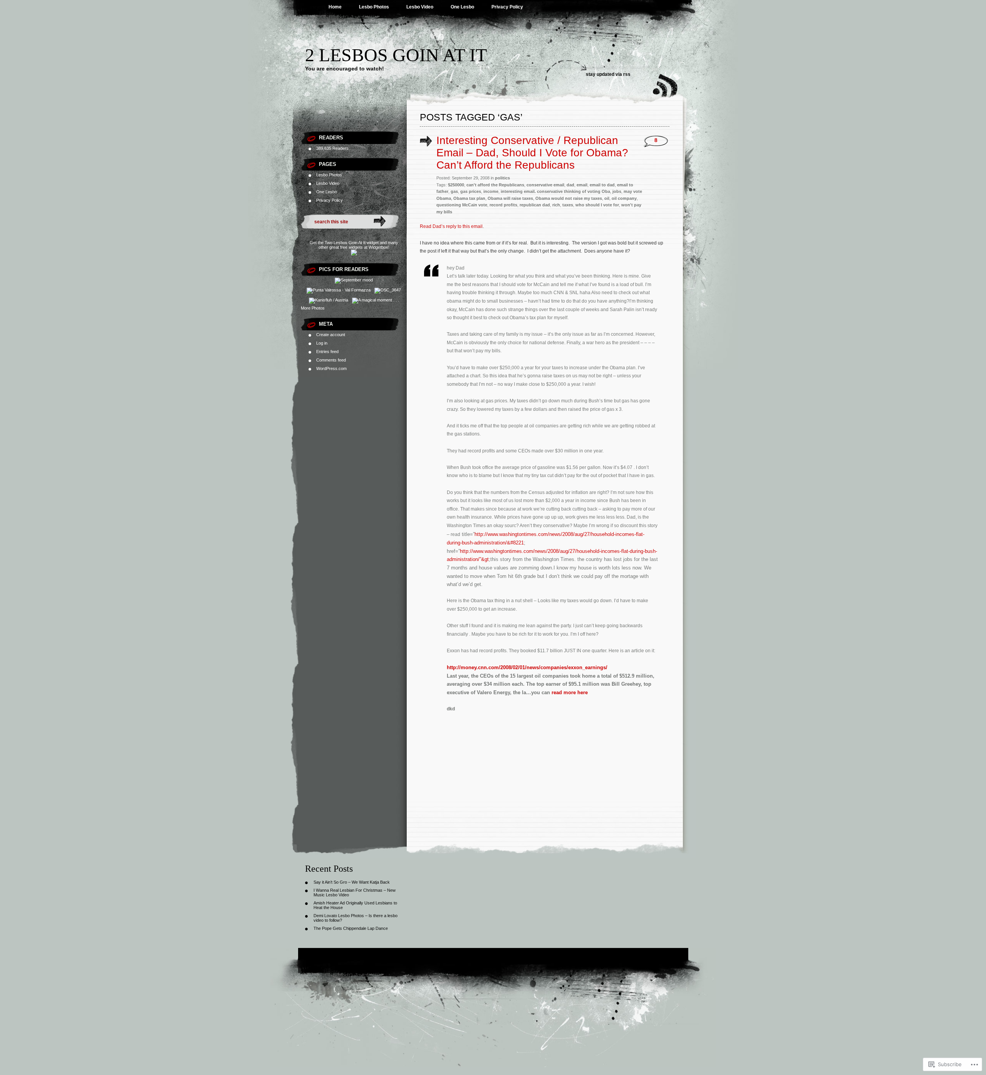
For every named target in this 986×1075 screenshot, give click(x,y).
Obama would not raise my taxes (568, 198)
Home (335, 7)
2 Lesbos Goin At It (396, 55)
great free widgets (346, 247)
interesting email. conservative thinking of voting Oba (555, 191)
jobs (616, 191)
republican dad (535, 205)
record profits (503, 205)
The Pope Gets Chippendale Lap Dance (351, 928)
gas (454, 191)
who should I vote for (597, 205)
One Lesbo (462, 7)
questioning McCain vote (461, 205)
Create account (330, 334)
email (582, 185)
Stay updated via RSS (608, 74)
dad (570, 185)
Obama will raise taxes (510, 198)
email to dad (602, 185)
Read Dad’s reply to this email (451, 226)
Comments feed (331, 360)
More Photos (313, 308)
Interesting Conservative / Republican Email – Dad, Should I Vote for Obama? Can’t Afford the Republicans (532, 152)
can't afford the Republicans (495, 185)
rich (556, 205)
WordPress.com (331, 368)
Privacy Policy (507, 7)
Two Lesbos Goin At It (345, 242)
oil (606, 198)
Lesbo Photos (374, 7)
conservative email (545, 185)
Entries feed (327, 351)
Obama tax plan (469, 198)
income (490, 191)
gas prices (470, 191)
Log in (321, 343)
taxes (567, 205)
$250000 (456, 185)
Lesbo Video (419, 7)
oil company (624, 198)
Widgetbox (378, 247)
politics (502, 178)
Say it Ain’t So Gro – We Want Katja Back (352, 882)
